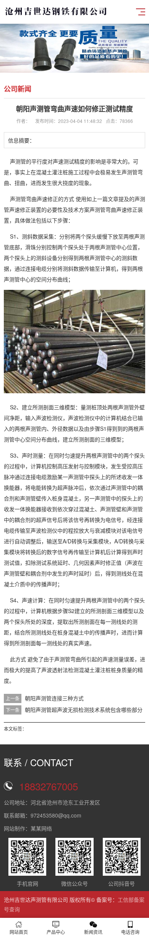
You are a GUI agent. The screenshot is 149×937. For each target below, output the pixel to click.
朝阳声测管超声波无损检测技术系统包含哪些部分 (84, 709)
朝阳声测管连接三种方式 (54, 698)
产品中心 (56, 932)
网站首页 (19, 932)
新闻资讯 (93, 932)
